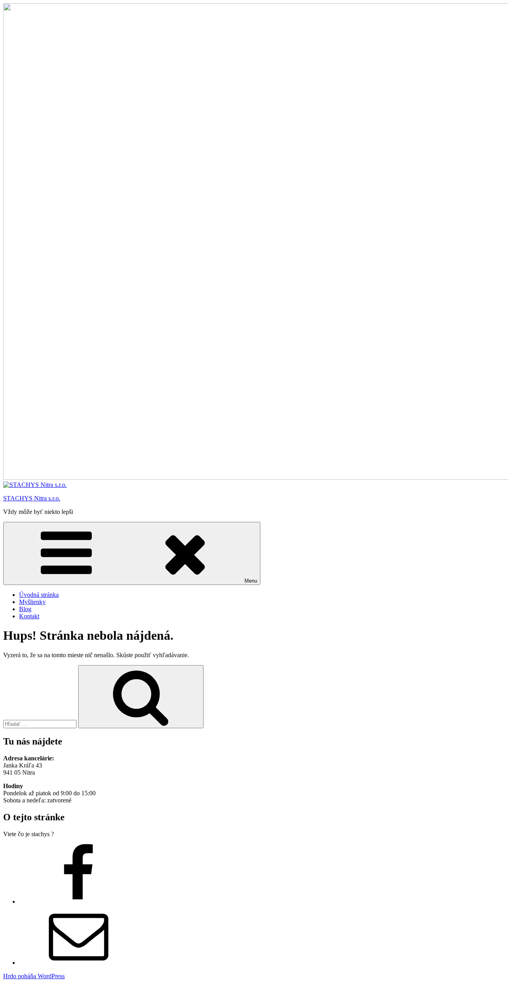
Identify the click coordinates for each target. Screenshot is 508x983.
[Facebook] (78, 901)
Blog (25, 609)
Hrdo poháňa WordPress (34, 976)
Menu (250, 581)
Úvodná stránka (39, 594)
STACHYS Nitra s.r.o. (31, 498)
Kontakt (29, 616)
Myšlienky (32, 601)
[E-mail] (78, 962)
